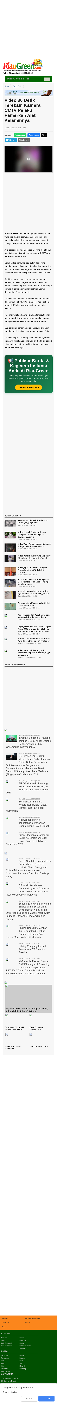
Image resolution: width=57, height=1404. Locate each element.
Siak (2, 1361)
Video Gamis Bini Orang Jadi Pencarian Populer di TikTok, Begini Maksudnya (34, 652)
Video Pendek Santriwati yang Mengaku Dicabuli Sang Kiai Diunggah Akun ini (32, 534)
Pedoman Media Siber (33, 1318)
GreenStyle (17, 86)
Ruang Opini (5, 1371)
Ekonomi (22, 1340)
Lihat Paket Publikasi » (28, 387)
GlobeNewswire (6, 1346)
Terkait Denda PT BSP (39, 1046)
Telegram (11, 140)
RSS (3, 1327)
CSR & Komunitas (7, 1343)
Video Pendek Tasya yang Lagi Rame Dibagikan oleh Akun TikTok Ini (34, 556)
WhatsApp (21, 135)
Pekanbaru (5, 1358)
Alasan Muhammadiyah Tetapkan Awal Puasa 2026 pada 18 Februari (34, 639)
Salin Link (25, 140)
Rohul (3, 1363)
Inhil (20, 1363)
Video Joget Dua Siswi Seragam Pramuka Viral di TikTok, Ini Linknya (32, 570)
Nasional (4, 1338)
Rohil (21, 1361)
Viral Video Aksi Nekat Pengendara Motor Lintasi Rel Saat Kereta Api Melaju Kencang (34, 581)
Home (7, 86)
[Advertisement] (28, 29)
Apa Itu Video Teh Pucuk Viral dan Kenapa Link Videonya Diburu (34, 616)
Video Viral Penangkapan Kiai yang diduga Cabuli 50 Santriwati (34, 545)
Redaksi (4, 1318)
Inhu (2, 1366)
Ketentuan (5, 1322)
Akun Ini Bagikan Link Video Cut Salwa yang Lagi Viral (33, 521)
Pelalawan (4, 1369)
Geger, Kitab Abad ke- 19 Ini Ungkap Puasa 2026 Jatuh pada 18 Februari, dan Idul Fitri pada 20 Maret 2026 (34, 629)
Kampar (22, 1358)
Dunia (3, 1340)
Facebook (35, 135)
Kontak (27, 1322)
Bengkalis (4, 1355)
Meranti (22, 1366)
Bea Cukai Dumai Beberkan (13, 1047)
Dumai (21, 1355)
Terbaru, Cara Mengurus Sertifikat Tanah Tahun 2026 (34, 604)
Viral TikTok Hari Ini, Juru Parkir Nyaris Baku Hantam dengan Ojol (33, 592)
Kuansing (22, 1369)
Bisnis (21, 1343)
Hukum (22, 1338)
